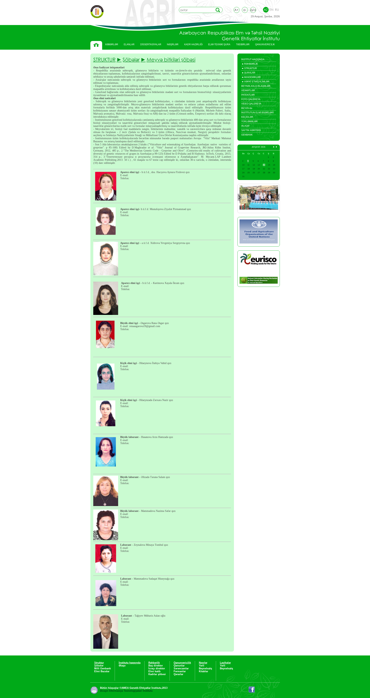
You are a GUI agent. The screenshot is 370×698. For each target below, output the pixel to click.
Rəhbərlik (154, 662)
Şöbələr (98, 665)
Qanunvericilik (182, 662)
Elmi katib (154, 671)
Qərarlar (178, 674)
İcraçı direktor (156, 668)
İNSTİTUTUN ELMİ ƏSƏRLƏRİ (257, 112)
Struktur (99, 662)
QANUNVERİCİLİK (263, 45)
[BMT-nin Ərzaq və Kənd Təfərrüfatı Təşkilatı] (259, 231)
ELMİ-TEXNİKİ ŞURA (219, 44)
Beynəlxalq (205, 668)
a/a (253, 10)
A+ (236, 10)
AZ (266, 10)
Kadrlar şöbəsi (157, 674)
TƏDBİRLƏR (241, 45)
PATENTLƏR (248, 95)
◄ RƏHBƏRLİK (249, 64)
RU (277, 10)
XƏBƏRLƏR (111, 44)
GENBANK (247, 134)
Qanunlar (179, 665)
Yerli (201, 665)
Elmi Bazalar (101, 671)
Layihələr (225, 662)
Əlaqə (122, 665)
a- (244, 10)
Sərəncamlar (181, 668)
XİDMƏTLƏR (248, 90)
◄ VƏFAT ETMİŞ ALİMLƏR (255, 82)
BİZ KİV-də (246, 108)
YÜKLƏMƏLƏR (249, 121)
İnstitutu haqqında (129, 662)
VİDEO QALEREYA (251, 103)
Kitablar (203, 671)
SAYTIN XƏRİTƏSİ (251, 130)
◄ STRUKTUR (249, 68)
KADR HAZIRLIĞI (192, 45)
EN (271, 10)
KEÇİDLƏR (247, 117)
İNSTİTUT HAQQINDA (252, 59)
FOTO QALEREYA (250, 99)
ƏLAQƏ (245, 126)
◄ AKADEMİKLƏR (251, 77)
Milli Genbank (102, 668)
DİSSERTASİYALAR (149, 45)
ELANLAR (129, 44)
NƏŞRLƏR (171, 45)
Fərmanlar (180, 671)
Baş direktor (155, 665)
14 (264, 165)
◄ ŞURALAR (248, 73)
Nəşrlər (203, 662)
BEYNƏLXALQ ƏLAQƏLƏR (255, 86)
